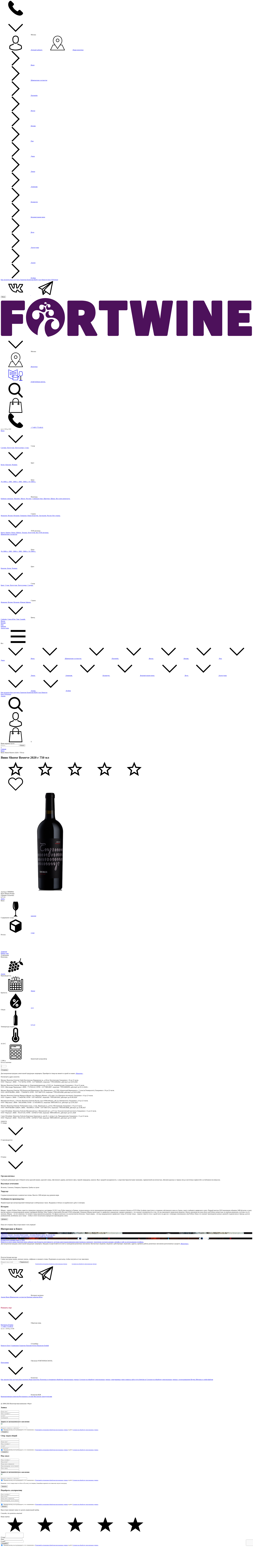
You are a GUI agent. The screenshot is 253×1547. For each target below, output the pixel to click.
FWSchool (54, 280)
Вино (32, 65)
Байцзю (3, 626)
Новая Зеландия (33, 515)
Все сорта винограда (63, 498)
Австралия (43, 515)
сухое (32, 933)
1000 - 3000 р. (14, 481)
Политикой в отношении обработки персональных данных (51, 1263)
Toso (18, 619)
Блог (49, 280)
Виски (32, 111)
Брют (3, 585)
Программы (5, 1362)
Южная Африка (25, 602)
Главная (3, 749)
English (46, 1345)
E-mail (3, 1541)
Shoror (33, 991)
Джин (32, 156)
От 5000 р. (32, 481)
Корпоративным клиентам (10, 1396)
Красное (8, 465)
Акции (32, 263)
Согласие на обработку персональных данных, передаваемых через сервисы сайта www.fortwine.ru (112, 1379)
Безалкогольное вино (37, 217)
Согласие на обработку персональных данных (84, 1263)
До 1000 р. (5, 481)
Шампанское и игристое (38, 80)
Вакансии (40, 1345)
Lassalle (23, 619)
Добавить (4, 1219)
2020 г (3, 899)
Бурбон (33, 278)
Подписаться (24, 1262)
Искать (22, 745)
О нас (39, 280)
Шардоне (47, 498)
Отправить (5, 1543)
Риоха (13, 532)
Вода (32, 232)
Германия (23, 515)
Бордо (3, 532)
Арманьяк (34, 187)
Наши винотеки (78, 50)
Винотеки (34, 367)
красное (33, 916)
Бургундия (32, 532)
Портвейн (34, 95)
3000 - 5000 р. (24, 481)
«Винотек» (79, 1073)
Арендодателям (47, 1396)
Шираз (53, 498)
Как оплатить (5, 280)
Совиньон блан (38, 498)
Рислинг (29, 498)
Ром (32, 141)
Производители (31, 1345)
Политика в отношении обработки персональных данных (59, 1379)
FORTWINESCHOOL (38, 382)
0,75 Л (33, 1025)
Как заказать (5, 1379)
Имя (2, 1539)
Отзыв (3, 1537)
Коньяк (33, 126)
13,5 (32, 1008)
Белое (3, 465)
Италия (10, 515)
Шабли (19, 532)
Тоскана (25, 532)
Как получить (15, 280)
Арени (3, 974)
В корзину (5, 1070)
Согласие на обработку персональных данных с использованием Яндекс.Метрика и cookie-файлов (179, 1379)
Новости (45, 280)
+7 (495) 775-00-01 (37, 427)
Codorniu (4, 619)
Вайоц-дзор (5, 953)
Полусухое (11, 448)
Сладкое (4, 448)
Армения (4, 951)
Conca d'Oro (12, 619)
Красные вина (5, 1303)
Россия (49, 515)
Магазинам (38, 1396)
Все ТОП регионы (42, 532)
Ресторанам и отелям (26, 1396)
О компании (15, 1345)
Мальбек (17, 498)
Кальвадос (34, 202)
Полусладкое (20, 448)
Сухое (27, 448)
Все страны (56, 515)
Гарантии (23, 280)
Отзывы (10, 1325)
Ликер (32, 171)
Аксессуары (34, 247)
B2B (35, 280)
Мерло (23, 498)
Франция (4, 515)
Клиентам (30, 280)
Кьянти (8, 532)
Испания (16, 515)
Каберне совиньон (7, 498)
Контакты (4, 1325)
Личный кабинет (36, 50)
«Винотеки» (184, 1244)
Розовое (15, 465)
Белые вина (4, 1299)
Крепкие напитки (33, 1297)
